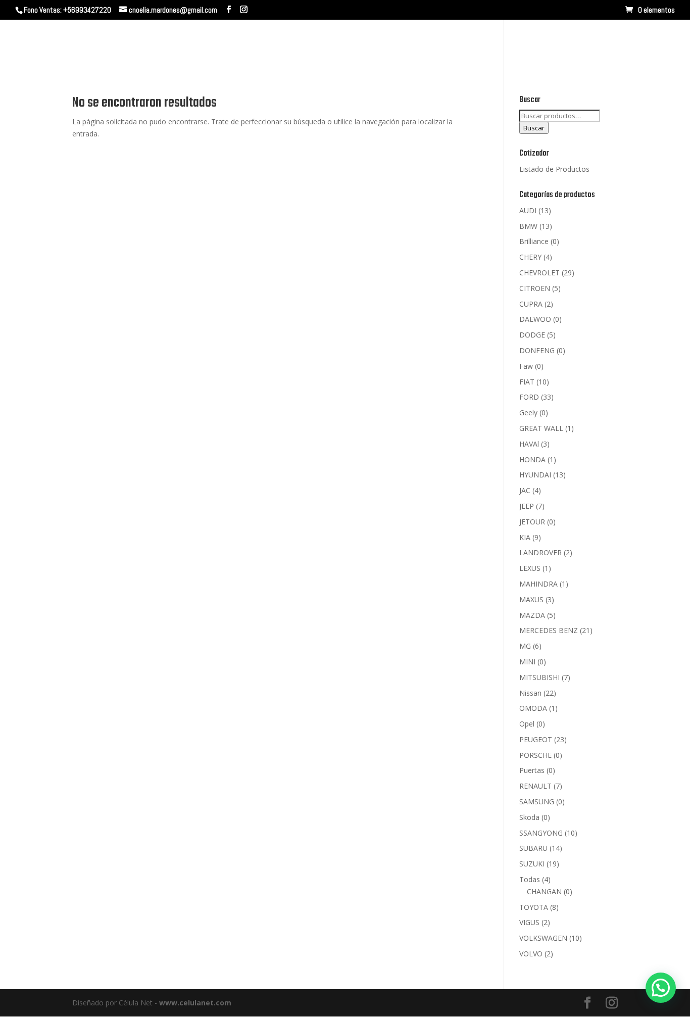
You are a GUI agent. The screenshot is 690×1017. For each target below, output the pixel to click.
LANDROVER (540, 552)
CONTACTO (526, 44)
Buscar (534, 127)
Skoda (529, 817)
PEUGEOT (535, 739)
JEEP (526, 506)
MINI (527, 661)
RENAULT (535, 786)
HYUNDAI (535, 474)
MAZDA (532, 615)
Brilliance (534, 241)
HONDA (532, 459)
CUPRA (531, 304)
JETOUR (532, 521)
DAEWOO (535, 319)
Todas (529, 879)
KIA (524, 537)
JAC (524, 490)
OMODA (533, 708)
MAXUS (531, 599)
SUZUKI (532, 863)
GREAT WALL (541, 428)
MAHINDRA (538, 584)
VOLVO (531, 953)
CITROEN (534, 288)
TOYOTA (533, 907)
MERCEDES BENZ (548, 630)
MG (525, 646)
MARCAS (465, 44)
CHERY (530, 257)
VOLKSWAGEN (543, 938)
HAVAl (529, 444)
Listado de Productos (554, 169)
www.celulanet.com (195, 1002)
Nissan (530, 693)
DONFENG (537, 350)
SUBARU (533, 848)
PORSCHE (535, 755)
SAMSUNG (536, 801)
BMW (528, 226)
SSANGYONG (541, 833)
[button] (661, 988)
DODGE (532, 335)
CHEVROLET (539, 272)
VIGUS (529, 922)
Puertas (532, 770)
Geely (528, 412)
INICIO (368, 44)
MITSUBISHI (539, 677)
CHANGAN (544, 891)
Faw (526, 366)
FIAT (526, 381)
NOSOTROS (414, 44)
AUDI (527, 210)
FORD (529, 397)
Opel (526, 724)
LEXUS (529, 568)
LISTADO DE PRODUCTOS (607, 44)
